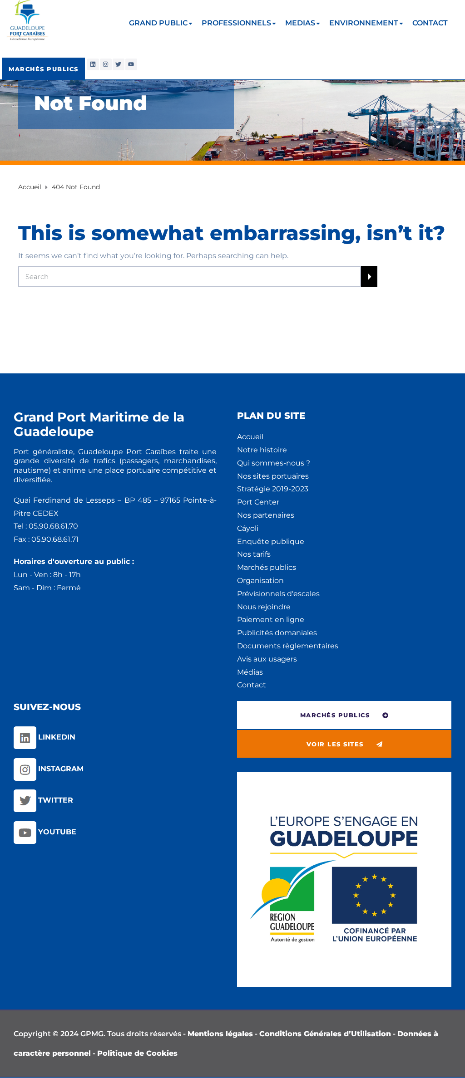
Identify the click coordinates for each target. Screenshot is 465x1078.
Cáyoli (247, 528)
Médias (250, 672)
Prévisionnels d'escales (278, 593)
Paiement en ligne (270, 619)
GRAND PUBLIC (158, 23)
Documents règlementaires (287, 646)
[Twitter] (118, 64)
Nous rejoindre (264, 607)
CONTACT (430, 23)
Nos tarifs (254, 554)
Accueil (250, 436)
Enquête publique (270, 541)
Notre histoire (262, 450)
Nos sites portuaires (273, 476)
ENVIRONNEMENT (363, 23)
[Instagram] (106, 64)
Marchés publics (266, 567)
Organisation (260, 580)
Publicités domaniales (277, 632)
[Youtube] (131, 64)
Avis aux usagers (267, 659)
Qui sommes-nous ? (273, 463)
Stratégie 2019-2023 (272, 489)
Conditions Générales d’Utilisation (325, 1033)
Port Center (258, 502)
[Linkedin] (93, 64)
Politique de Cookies (137, 1053)
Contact (251, 685)
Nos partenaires (265, 515)
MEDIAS (300, 23)
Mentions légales (220, 1033)
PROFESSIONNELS (236, 23)
